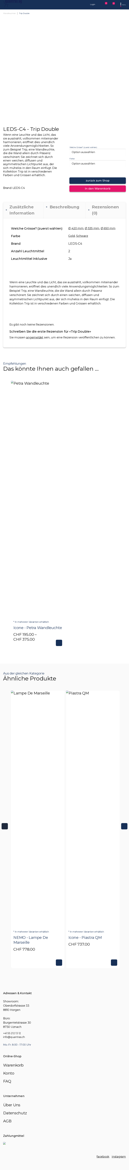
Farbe (72, 158)
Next (124, 826)
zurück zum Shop (97, 180)
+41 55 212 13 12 (12, 1033)
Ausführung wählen (59, 643)
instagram (119, 1156)
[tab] (23, 210)
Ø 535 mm (92, 228)
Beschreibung (64, 206)
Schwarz (82, 236)
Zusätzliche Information (21, 210)
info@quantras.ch (14, 1037)
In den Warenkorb (97, 188)
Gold (71, 236)
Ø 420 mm (75, 228)
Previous (5, 826)
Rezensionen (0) (105, 210)
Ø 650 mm (108, 228)
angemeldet (34, 337)
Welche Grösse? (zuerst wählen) (83, 147)
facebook (103, 1156)
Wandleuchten (9, 13)
